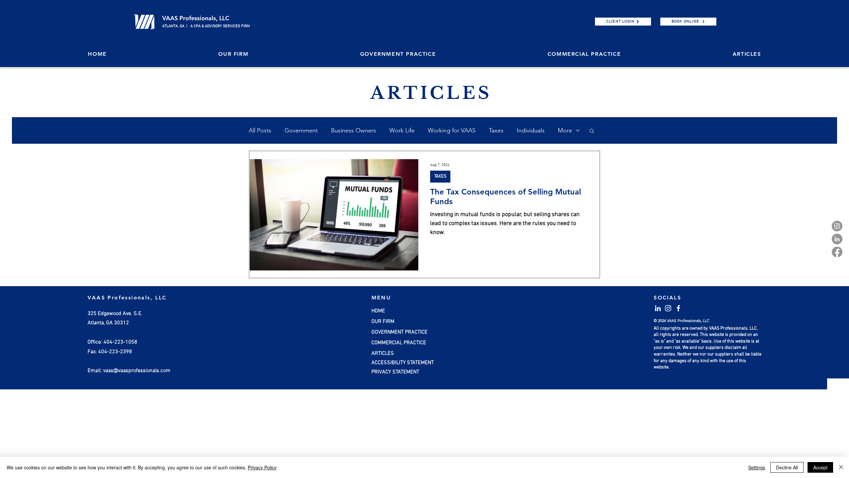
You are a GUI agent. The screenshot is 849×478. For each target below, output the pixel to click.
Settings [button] (756, 467)
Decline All (787, 467)
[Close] (841, 467)
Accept (820, 467)
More (565, 130)
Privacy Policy (262, 467)
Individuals (531, 130)
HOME (378, 311)
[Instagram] (837, 226)
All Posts (260, 130)
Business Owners (353, 130)
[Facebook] (837, 252)
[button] (233, 54)
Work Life (402, 130)
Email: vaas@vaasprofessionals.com (129, 370)
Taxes (496, 130)
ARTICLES (382, 353)
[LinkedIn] (837, 239)
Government (301, 130)
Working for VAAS (452, 130)
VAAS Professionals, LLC (195, 18)
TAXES (440, 176)
